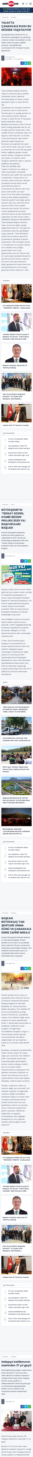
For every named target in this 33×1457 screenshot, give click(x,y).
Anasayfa (5, 17)
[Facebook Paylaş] (22, 63)
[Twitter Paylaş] (25, 63)
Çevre (13, 504)
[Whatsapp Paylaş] (29, 63)
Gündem (13, 17)
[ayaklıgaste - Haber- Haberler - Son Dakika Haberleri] (10, 4)
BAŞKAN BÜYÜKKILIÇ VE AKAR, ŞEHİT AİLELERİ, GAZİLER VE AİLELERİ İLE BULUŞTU (16, 10)
